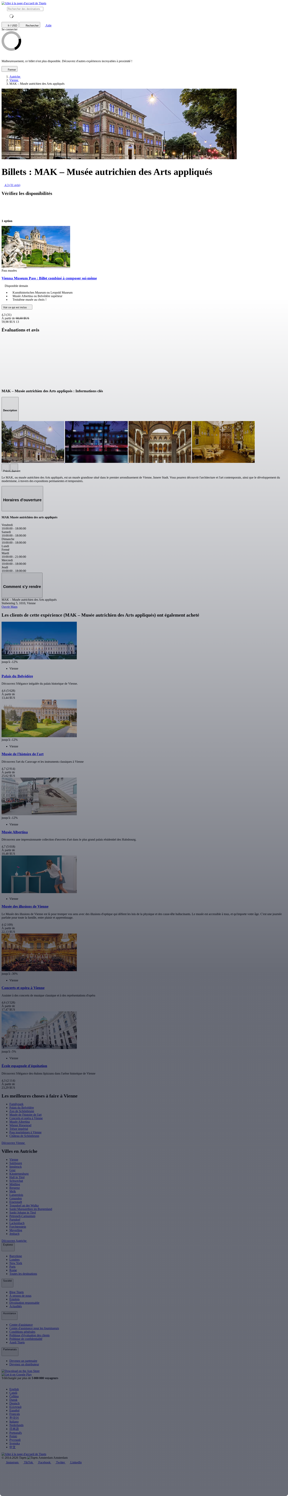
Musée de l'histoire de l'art (25, 1114)
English (14, 1389)
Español (14, 1410)
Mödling (14, 1184)
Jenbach (14, 1233)
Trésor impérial (18, 1128)
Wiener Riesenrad (20, 1125)
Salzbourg (15, 1163)
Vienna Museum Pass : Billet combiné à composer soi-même (49, 278)
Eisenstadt (15, 1202)
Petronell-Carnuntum (22, 1216)
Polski (13, 1436)
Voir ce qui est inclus (15, 307)
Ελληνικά (15, 1407)
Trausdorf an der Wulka (24, 1205)
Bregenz (14, 1187)
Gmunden (15, 1198)
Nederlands (16, 1425)
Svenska (14, 1443)
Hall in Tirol (16, 1177)
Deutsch (14, 1403)
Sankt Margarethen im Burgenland (30, 1209)
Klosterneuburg (19, 1173)
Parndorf (14, 1219)
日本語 (14, 1428)
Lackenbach (16, 1223)
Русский (15, 1439)
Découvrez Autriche (14, 1240)
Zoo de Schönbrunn (21, 1111)
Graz (12, 1170)
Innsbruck (15, 1166)
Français (14, 1414)
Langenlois (16, 1195)
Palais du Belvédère (21, 1107)
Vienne (13, 1159)
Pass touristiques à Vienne (25, 1132)
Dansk (13, 1399)
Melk (12, 1191)
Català (13, 1392)
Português (15, 1432)
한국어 (14, 1417)
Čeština (14, 1396)
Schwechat (16, 1180)
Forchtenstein (17, 1226)
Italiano (14, 1421)
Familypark (16, 1104)
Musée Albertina (19, 1121)
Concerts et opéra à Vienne (26, 1118)
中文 (12, 1447)
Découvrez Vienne (13, 1143)
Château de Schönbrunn (24, 1135)
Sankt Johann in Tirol (22, 1212)
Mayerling (15, 1230)
